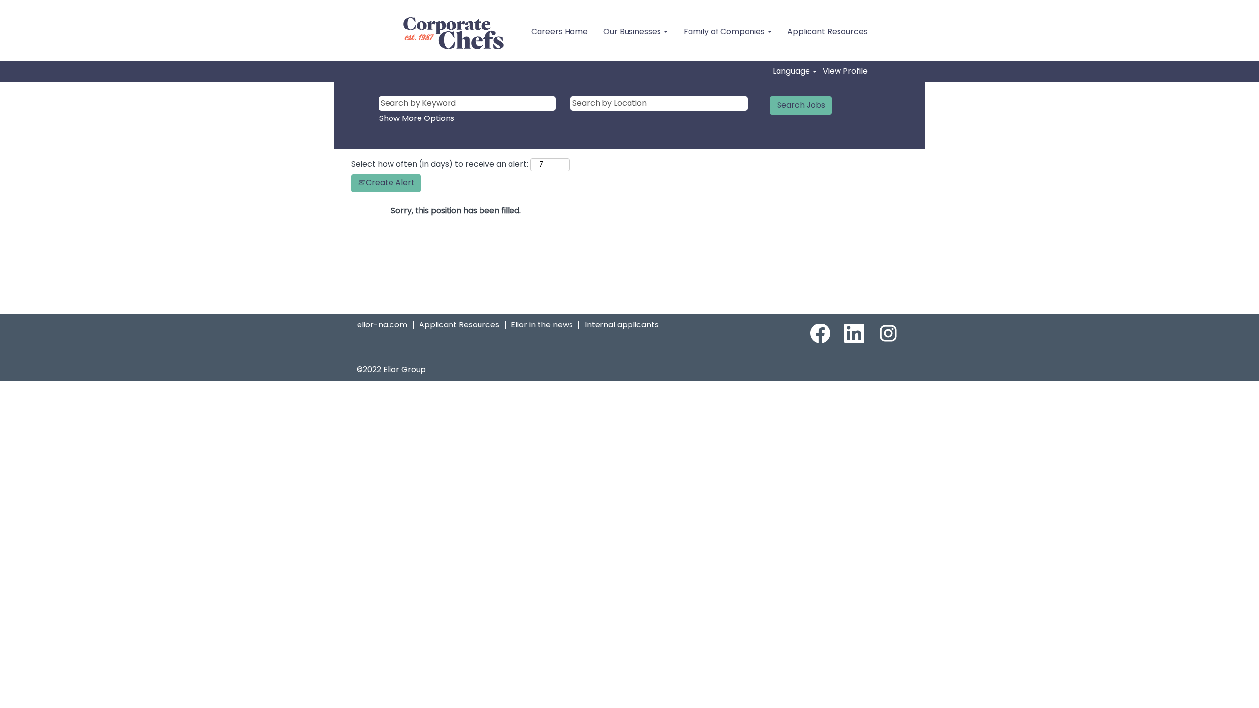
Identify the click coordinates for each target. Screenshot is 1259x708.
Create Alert (389, 182)
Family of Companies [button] (725, 31)
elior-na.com (382, 324)
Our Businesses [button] (633, 31)
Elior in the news (542, 324)
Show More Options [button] (416, 118)
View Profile (845, 71)
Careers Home (559, 31)
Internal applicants (622, 324)
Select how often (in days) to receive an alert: (439, 164)
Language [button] (792, 71)
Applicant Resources (827, 31)
